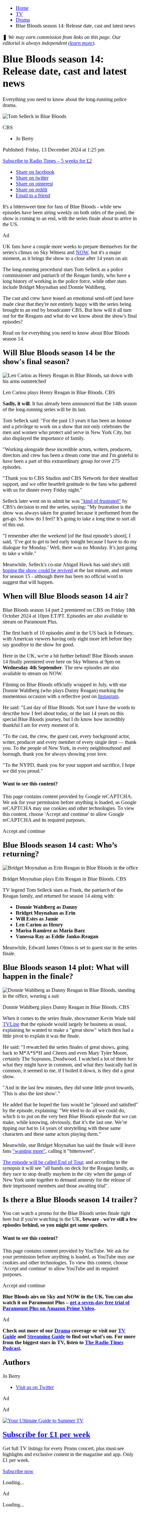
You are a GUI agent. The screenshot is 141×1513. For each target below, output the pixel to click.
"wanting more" (29, 1151)
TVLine (11, 1024)
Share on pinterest (34, 183)
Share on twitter (32, 178)
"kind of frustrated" (101, 501)
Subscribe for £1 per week (46, 1434)
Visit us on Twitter (35, 1387)
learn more (81, 43)
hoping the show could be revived (38, 570)
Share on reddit (31, 189)
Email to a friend (33, 195)
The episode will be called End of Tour (43, 1162)
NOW (82, 252)
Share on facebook (35, 172)
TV (19, 14)
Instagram (108, 696)
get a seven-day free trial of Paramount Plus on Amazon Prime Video (66, 1305)
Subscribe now (18, 1471)
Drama (23, 20)
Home (22, 8)
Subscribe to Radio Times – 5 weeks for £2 (47, 161)
